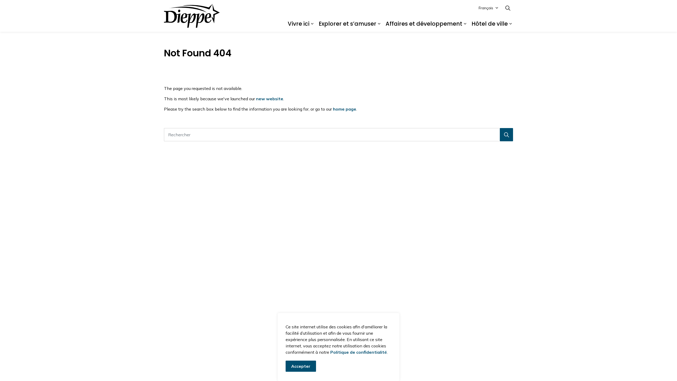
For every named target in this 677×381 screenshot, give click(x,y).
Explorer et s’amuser (347, 24)
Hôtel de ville (490, 24)
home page (344, 109)
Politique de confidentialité (358, 352)
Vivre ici (298, 24)
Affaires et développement (424, 24)
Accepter (300, 366)
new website (269, 98)
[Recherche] (506, 134)
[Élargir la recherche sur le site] (507, 8)
